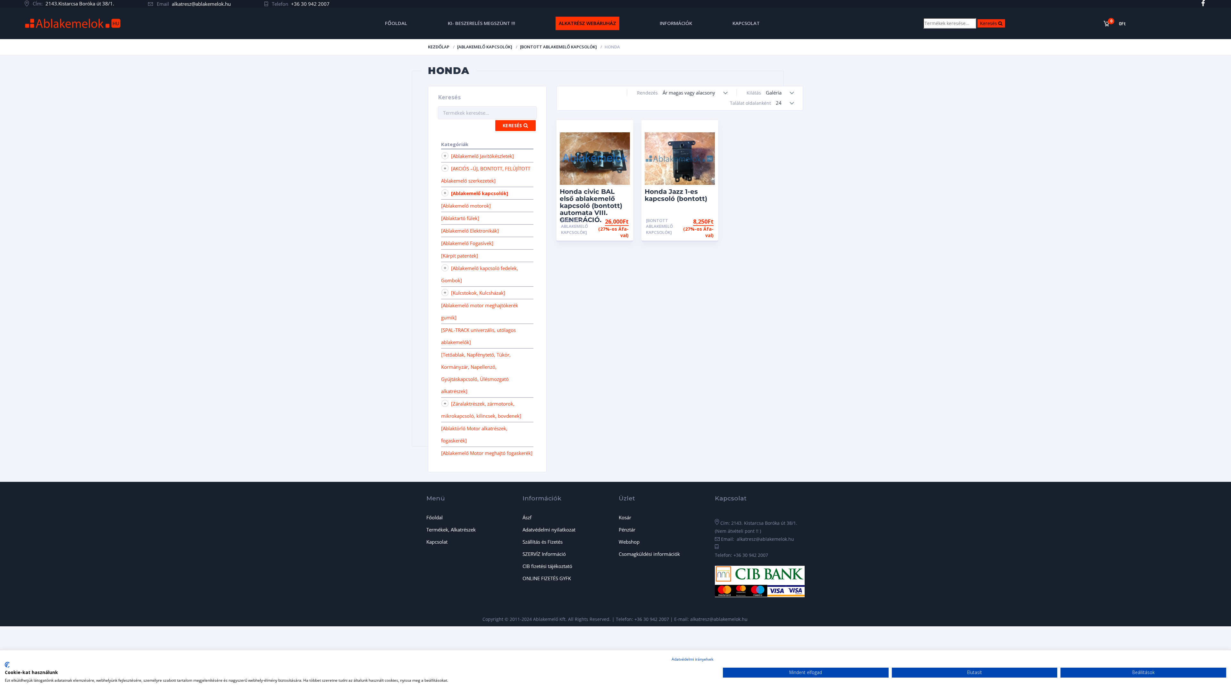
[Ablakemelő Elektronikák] (470, 230)
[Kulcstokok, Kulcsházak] (478, 293)
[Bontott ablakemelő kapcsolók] (558, 47)
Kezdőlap (438, 47)
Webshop (629, 542)
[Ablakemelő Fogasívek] (467, 243)
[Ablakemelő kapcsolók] (484, 47)
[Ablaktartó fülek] (460, 218)
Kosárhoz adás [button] (690, 221)
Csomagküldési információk (649, 554)
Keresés (992, 22)
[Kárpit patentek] (459, 255)
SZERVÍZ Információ (544, 554)
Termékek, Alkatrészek (451, 529)
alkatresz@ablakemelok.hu (201, 4)
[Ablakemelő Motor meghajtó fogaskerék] (486, 453)
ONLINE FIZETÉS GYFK (547, 578)
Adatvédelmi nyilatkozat (549, 529)
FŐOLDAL (396, 23)
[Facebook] (1203, 3)
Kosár (625, 517)
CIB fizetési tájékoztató (547, 566)
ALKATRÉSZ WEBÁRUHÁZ (587, 23)
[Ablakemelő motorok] (466, 205)
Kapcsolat (437, 542)
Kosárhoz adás (605, 221)
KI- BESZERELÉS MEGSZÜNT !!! (481, 23)
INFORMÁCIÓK (676, 23)
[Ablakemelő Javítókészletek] (482, 156)
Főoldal (434, 517)
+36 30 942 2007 (310, 4)
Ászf (527, 517)
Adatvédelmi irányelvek (692, 659)
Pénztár (627, 529)
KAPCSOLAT (746, 23)
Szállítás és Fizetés (543, 542)
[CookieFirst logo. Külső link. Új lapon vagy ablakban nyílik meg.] (7, 665)
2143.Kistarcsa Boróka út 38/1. (80, 3)
